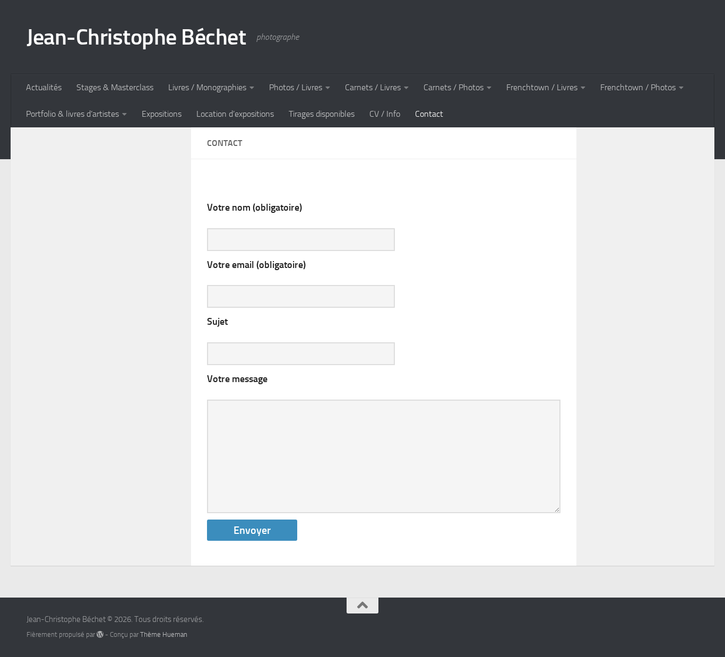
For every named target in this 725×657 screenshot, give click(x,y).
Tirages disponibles (322, 114)
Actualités (44, 87)
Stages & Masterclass (114, 87)
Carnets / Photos (454, 87)
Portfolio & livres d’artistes (72, 114)
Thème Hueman (163, 634)
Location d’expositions (235, 114)
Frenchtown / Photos (638, 87)
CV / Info (384, 114)
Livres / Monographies (207, 87)
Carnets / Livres (373, 87)
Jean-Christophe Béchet (136, 37)
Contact (429, 114)
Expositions (162, 114)
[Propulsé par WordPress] (100, 634)
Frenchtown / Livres (541, 87)
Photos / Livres (295, 87)
